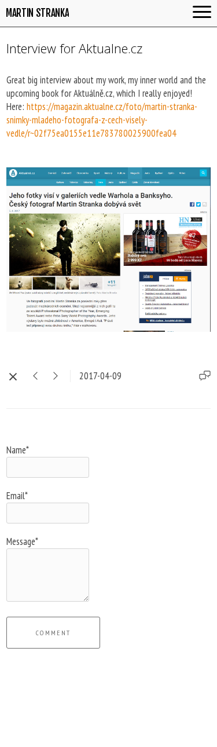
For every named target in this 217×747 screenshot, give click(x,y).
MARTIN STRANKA (37, 13)
